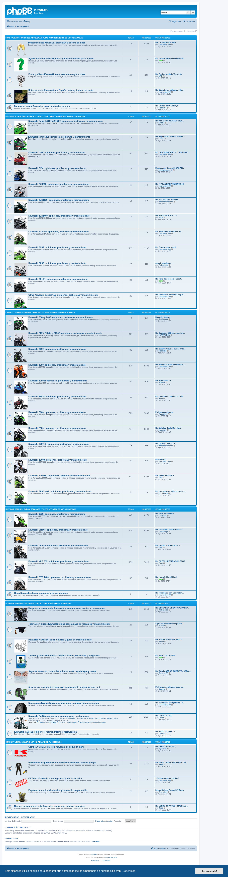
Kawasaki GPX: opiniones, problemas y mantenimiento (56, 168)
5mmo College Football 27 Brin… (169, 790)
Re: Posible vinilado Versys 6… (168, 74)
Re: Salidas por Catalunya (166, 106)
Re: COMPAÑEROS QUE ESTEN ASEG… (173, 671)
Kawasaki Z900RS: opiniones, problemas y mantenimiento (58, 444)
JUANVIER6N (164, 335)
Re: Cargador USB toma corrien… (170, 333)
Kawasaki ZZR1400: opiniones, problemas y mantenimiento (59, 216)
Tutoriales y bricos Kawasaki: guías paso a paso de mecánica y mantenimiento (69, 624)
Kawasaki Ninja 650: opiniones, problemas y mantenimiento (59, 137)
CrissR (161, 123)
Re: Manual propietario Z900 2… (169, 639)
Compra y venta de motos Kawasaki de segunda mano (56, 747)
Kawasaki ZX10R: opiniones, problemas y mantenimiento (57, 279)
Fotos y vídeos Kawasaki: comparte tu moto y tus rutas (56, 74)
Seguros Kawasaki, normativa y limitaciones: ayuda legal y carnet (62, 671)
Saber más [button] (129, 871)
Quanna (162, 689)
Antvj (161, 398)
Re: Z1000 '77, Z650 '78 (165, 732)
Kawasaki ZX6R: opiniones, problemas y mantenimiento (57, 247)
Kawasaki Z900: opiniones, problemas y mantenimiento (57, 428)
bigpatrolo (162, 108)
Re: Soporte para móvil (165, 247)
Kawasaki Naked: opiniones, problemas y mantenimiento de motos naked (40, 312)
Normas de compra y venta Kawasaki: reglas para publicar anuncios (49, 806)
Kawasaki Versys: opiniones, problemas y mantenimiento (58, 530)
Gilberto (162, 734)
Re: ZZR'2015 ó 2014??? (166, 216)
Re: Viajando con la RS (165, 444)
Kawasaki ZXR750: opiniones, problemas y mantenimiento (58, 231)
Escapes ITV (160, 460)
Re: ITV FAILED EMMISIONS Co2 (169, 184)
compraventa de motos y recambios (90, 718)
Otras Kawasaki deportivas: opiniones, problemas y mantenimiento (63, 295)
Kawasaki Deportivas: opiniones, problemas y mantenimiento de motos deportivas (45, 116)
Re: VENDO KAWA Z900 (165, 747)
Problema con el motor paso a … (169, 687)
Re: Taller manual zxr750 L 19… (169, 231)
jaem (161, 60)
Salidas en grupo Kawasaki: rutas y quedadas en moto (42, 106)
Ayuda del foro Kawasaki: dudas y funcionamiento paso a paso (60, 58)
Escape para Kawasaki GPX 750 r (169, 168)
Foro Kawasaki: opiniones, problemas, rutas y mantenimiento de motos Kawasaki (44, 38)
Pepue (161, 641)
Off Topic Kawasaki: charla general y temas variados (55, 778)
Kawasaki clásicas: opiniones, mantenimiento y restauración (45, 732)
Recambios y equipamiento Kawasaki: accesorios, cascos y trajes (62, 762)
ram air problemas (163, 263)
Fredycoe (162, 516)
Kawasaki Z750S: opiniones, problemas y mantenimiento (57, 380)
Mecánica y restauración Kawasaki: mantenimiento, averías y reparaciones (66, 608)
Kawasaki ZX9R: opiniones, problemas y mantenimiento (57, 263)
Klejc (160, 547)
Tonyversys (163, 532)
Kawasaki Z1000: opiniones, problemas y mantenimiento (57, 460)
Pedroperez (163, 265)
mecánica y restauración (65, 718)
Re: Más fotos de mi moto (166, 200)
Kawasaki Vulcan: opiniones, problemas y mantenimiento (58, 545)
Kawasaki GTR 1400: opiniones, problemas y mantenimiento (59, 577)
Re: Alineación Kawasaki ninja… (169, 121)
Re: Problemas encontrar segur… (170, 295)
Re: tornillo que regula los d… (168, 545)
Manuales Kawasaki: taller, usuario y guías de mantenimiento (60, 639)
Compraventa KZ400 (47, 722)
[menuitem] (26, 21)
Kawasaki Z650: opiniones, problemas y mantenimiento (57, 349)
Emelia (161, 718)
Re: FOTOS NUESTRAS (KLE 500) (170, 561)
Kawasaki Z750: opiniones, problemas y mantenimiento (57, 365)
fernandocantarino (166, 202)
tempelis (162, 382)
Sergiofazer (163, 319)
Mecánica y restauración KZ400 (92, 722)
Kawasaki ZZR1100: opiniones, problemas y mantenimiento (58, 200)
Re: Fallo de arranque (164, 514)
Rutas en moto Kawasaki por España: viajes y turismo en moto (60, 90)
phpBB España (111, 857)
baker (161, 218)
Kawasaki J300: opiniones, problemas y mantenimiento (56, 514)
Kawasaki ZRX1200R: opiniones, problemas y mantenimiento (59, 491)
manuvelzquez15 (165, 170)
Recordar (118, 821)
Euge (161, 563)
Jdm (160, 477)
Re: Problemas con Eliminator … (169, 593)
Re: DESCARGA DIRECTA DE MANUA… (172, 608)
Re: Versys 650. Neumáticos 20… (169, 530)
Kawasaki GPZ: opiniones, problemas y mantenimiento (56, 152)
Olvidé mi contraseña (103, 821)
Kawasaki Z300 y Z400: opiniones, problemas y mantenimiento (60, 317)
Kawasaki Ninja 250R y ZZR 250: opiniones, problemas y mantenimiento (65, 121)
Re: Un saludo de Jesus (165, 42)
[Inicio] (20, 10)
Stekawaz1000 (165, 462)
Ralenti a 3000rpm (163, 317)
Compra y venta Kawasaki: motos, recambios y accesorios (34, 742)
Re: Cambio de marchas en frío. (169, 396)
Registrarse (28, 817)
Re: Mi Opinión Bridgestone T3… (169, 703)
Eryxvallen (163, 792)
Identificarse (12, 817)
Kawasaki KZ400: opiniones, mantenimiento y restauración (58, 716)
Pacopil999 (163, 414)
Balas (161, 764)
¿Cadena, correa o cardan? (167, 778)
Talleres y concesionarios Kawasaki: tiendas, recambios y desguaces (64, 655)
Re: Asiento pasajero (164, 475)
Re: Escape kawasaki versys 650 (169, 58)
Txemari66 (94, 842)
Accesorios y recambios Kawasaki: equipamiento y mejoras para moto (64, 687)
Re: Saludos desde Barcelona (168, 428)
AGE (160, 76)
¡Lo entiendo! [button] (209, 871)
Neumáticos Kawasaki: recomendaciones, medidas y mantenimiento (63, 703)
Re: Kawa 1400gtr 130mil (166, 577)
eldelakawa (163, 493)
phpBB (93, 854)
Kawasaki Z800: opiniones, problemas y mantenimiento (57, 412)
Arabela (162, 626)
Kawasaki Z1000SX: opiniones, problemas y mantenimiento (59, 475)
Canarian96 (163, 673)
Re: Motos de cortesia (165, 655)
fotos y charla (112, 718)
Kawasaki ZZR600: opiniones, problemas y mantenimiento (58, 184)
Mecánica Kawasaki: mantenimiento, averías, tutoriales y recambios (38, 603)
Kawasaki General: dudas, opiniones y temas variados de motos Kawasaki (41, 509)
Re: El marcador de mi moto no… (170, 365)
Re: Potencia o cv (163, 380)
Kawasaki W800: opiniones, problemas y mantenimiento (57, 396)
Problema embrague (164, 412)
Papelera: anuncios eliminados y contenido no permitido (57, 790)
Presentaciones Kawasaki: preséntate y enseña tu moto (56, 42)
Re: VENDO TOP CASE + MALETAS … (171, 762)
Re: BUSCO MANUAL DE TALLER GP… (172, 152)
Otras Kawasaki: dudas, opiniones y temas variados (41, 593)
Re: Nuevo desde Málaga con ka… (170, 491)
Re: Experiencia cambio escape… (170, 137)
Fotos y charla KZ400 (67, 722)
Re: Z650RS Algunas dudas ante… (170, 349)
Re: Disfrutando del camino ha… (169, 90)
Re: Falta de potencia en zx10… (169, 279)
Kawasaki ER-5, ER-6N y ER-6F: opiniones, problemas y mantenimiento (65, 333)
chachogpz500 (165, 44)
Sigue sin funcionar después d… (169, 624)
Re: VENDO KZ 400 (163, 716)
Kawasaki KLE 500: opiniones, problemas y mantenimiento (58, 561)
